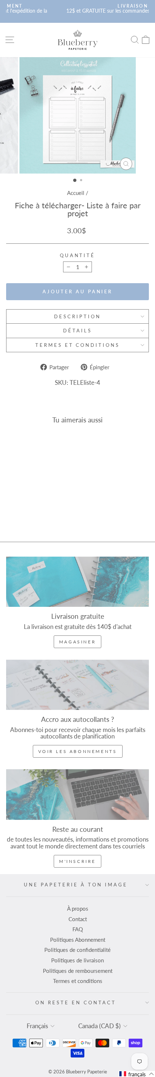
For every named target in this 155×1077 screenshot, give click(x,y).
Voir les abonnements (77, 751)
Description (77, 316)
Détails (77, 330)
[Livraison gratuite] (77, 582)
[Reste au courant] (77, 794)
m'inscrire (77, 861)
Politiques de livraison (77, 960)
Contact (77, 919)
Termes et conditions (77, 345)
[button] (137, 1074)
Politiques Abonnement (77, 939)
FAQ (77, 929)
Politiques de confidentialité (77, 949)
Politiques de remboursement (77, 970)
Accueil (75, 193)
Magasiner (77, 641)
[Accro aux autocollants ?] (77, 685)
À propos (77, 908)
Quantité (78, 255)
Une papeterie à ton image (75, 884)
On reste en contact (75, 1002)
